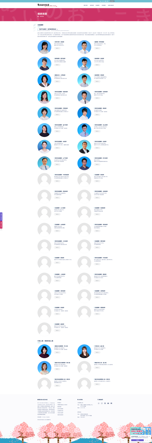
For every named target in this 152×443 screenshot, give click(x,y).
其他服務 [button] (104, 5)
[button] (100, 1)
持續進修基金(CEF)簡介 (62, 404)
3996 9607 (82, 417)
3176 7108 (82, 407)
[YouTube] (108, 403)
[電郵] (111, 403)
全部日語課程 (60, 408)
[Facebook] (105, 1)
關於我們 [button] (86, 5)
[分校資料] (107, 1)
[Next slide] (149, 440)
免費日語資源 (111, 5)
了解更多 (137, 440)
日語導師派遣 (60, 410)
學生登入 (112, 1)
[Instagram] (102, 403)
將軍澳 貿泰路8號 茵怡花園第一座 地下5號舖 (86, 414)
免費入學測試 (1, 216)
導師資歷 (92, 5)
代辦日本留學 (60, 412)
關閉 (149, 428)
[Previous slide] (145, 440)
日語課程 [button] (97, 5)
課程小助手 (1, 225)
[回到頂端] (1, 230)
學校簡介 (59, 402)
